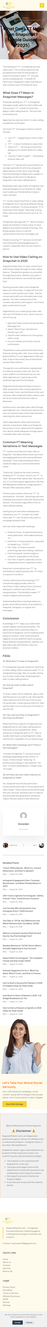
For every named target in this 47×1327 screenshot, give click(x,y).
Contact (6, 1265)
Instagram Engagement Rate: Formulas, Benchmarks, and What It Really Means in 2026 (22, 883)
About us (7, 1262)
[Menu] (42, 5)
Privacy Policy (9, 1287)
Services (7, 1268)
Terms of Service (10, 1293)
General (37, 52)
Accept (17, 1322)
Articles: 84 (23, 829)
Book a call (7, 1271)
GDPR (5, 1299)
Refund (6, 1302)
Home (5, 1259)
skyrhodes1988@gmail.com (23, 1243)
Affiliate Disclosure (11, 1296)
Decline (29, 1322)
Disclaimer (7, 1290)
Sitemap (6, 1305)
